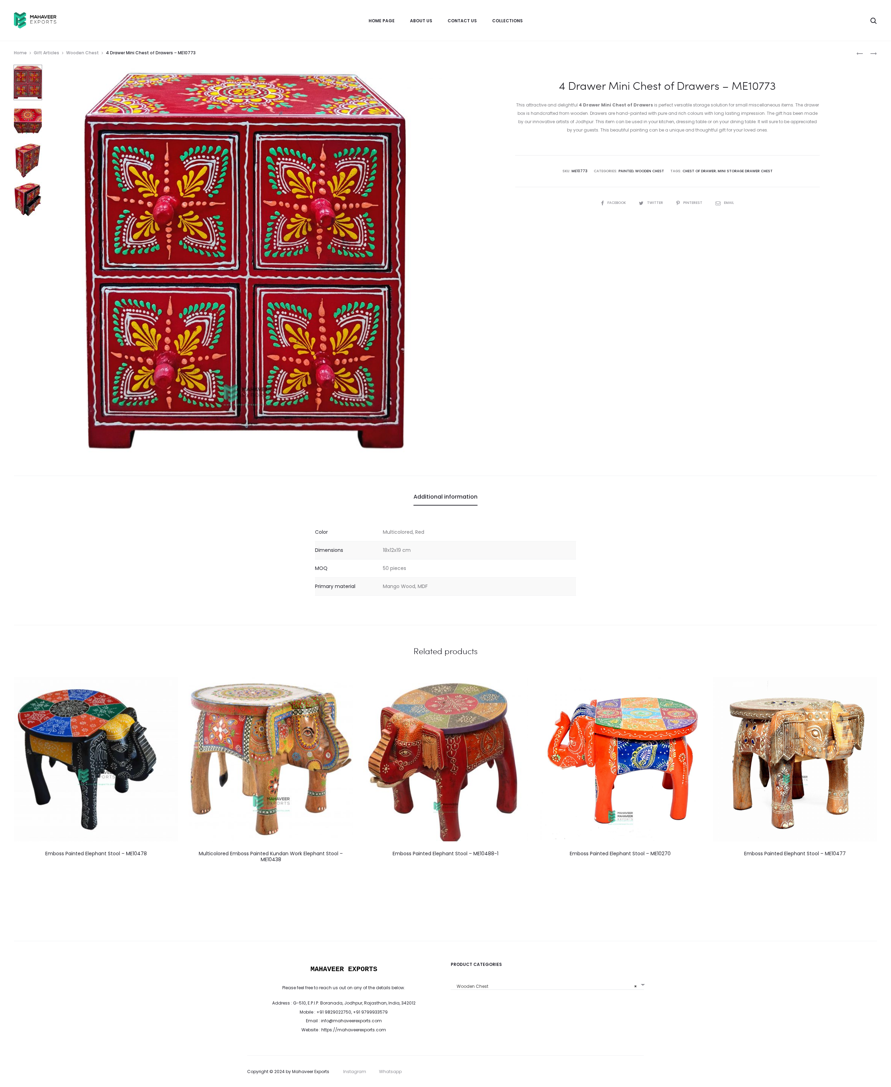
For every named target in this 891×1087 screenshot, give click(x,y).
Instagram (354, 1071)
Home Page (382, 21)
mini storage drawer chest (745, 171)
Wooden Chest (82, 53)
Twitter (655, 202)
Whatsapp (390, 1071)
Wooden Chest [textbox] (545, 986)
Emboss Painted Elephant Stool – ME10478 (96, 853)
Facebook (617, 202)
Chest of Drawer (699, 171)
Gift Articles (46, 53)
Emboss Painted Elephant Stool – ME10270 (620, 853)
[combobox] (547, 984)
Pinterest (693, 202)
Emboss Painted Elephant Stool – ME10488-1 (445, 853)
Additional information (445, 497)
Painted (625, 171)
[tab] (445, 497)
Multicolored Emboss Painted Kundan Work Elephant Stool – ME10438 (271, 856)
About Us (421, 21)
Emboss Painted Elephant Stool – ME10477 (795, 853)
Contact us (462, 21)
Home (20, 53)
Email (729, 202)
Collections (507, 21)
